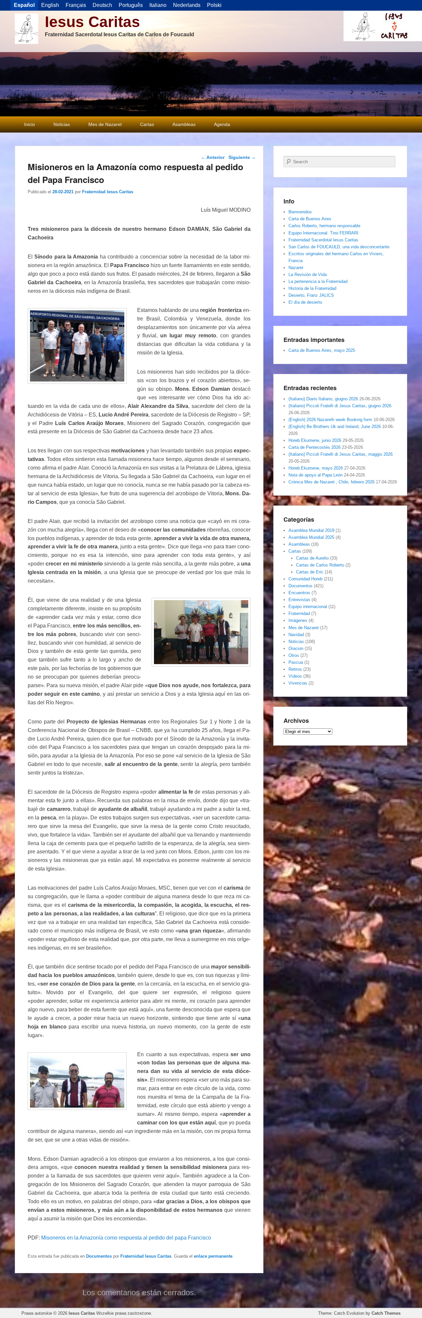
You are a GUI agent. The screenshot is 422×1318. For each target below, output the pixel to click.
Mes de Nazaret (105, 124)
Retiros (295, 669)
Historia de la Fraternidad (312, 288)
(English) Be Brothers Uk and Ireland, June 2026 (334, 426)
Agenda (222, 124)
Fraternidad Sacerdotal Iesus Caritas (323, 239)
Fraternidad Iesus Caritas (107, 191)
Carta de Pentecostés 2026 (314, 447)
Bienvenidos (300, 211)
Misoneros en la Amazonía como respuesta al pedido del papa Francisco (126, 1238)
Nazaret (295, 267)
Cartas (147, 124)
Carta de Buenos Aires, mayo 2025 (321, 350)
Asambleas (184, 124)
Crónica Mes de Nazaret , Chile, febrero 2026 (331, 481)
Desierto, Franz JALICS (311, 295)
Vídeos (295, 676)
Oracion (295, 648)
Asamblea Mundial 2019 (311, 530)
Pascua (295, 662)
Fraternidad (299, 613)
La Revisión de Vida (307, 274)
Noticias (61, 124)
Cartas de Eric (309, 571)
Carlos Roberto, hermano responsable (324, 225)
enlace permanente (213, 1256)
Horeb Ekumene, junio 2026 (314, 440)
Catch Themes (386, 1313)
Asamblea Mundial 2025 (311, 537)
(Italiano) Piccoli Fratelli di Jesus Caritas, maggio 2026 (340, 454)
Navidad (296, 634)
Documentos (99, 1256)
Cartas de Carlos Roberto (320, 565)
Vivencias (297, 683)
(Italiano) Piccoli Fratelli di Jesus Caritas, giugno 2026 (339, 405)
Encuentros (299, 592)
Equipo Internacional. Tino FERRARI (323, 232)
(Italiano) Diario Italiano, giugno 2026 (323, 398)
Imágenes (297, 620)
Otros (293, 655)
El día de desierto (305, 302)
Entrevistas (299, 599)
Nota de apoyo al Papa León (315, 475)
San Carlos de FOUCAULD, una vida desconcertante (338, 246)
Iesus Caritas (92, 21)
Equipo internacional (307, 606)
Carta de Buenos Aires (309, 218)
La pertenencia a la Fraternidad (317, 281)
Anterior (213, 157)
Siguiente (242, 157)
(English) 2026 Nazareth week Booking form (330, 419)
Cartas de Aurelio (312, 558)
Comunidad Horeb (305, 578)
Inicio (29, 124)
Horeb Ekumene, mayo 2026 (315, 468)
